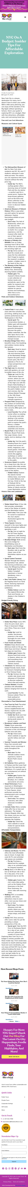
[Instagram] (9, 1168)
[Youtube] (24, 1168)
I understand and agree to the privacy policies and (14, 1158)
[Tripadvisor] (21, 1168)
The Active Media (20, 1185)
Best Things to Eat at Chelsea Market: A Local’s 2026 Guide (14, 1013)
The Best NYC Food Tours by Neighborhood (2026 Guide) (14, 997)
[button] (25, 17)
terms (5, 1158)
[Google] (6, 1168)
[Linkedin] (12, 1168)
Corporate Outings (7, 1103)
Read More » (9, 988)
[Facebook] (3, 1168)
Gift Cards (5, 1107)
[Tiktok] (18, 1168)
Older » (17, 1021)
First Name (4, 1144)
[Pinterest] (15, 1168)
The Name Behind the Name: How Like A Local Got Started (14, 982)
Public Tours (5, 1097)
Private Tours (5, 1100)
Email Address (5, 1150)
